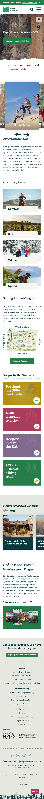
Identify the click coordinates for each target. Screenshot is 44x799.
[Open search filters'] (32, 10)
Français (6, 775)
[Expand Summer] (22, 199)
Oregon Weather (22, 720)
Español (22, 777)
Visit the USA (8, 736)
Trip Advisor (28, 736)
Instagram (24, 755)
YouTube (18, 755)
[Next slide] (26, 135)
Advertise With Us (22, 676)
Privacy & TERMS (22, 785)
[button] (34, 791)
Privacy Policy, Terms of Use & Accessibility (22, 683)
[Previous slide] (17, 135)
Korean (38, 775)
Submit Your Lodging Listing (22, 692)
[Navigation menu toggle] (38, 9)
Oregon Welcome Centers (22, 717)
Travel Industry (22, 696)
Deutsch (15, 775)
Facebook (12, 755)
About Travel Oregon (22, 672)
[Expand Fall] (22, 225)
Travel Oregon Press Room (22, 700)
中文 (31, 775)
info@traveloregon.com (22, 767)
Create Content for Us (22, 679)
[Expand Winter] (22, 250)
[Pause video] (39, 19)
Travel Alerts (22, 724)
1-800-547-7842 (25, 765)
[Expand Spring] (22, 276)
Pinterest (30, 755)
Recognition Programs (22, 704)
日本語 (24, 775)
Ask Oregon (22, 713)
